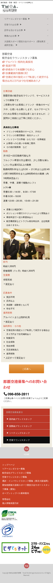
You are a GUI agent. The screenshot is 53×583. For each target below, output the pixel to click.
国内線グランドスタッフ (20, 418)
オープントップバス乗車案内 (15, 493)
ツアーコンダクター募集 (13, 468)
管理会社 (6, 499)
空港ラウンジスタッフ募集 (14, 476)
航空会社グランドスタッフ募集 (16, 472)
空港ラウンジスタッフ (19, 439)
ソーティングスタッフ (19, 432)
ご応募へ (26, 368)
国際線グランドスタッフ (20, 426)
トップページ (8, 464)
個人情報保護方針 (10, 503)
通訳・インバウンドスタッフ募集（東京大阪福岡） (26, 480)
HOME (26, 454)
